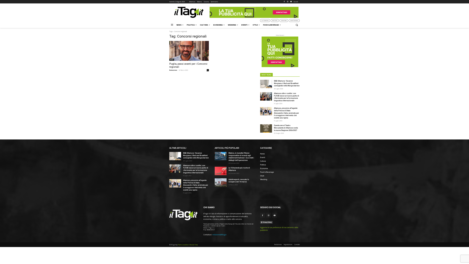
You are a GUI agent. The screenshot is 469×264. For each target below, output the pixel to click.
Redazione (173, 70)
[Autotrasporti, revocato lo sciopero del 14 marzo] (221, 182)
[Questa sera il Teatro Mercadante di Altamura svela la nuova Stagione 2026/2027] (266, 128)
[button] (297, 25)
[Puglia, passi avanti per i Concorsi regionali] (189, 51)
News (171, 59)
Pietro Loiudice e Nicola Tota (188, 245)
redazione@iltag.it (219, 234)
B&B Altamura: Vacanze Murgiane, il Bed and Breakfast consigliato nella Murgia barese (286, 83)
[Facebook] (284, 1)
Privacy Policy (267, 222)
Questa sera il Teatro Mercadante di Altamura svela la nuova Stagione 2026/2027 (286, 127)
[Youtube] (291, 1)
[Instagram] (287, 1)
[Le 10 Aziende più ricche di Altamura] (221, 171)
